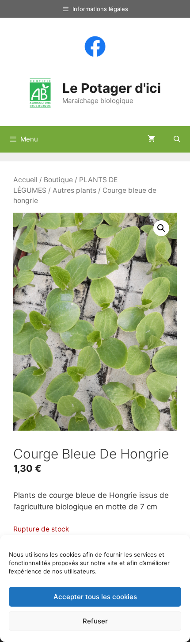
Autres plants (74, 190)
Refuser (95, 621)
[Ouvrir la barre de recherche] (177, 139)
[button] (161, 228)
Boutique (58, 180)
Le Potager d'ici (111, 88)
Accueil (25, 180)
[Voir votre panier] (151, 139)
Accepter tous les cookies (95, 596)
